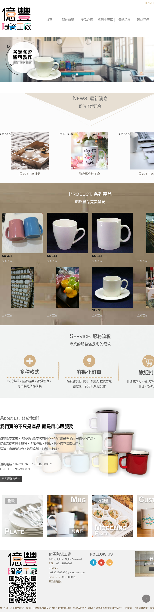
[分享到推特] (101, 562)
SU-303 (7, 255)
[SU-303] (22, 233)
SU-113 (97, 255)
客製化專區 (105, 19)
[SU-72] (113, 287)
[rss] (109, 562)
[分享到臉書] (93, 562)
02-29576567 (64, 563)
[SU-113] (113, 233)
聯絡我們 (143, 19)
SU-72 (96, 310)
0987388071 (68, 576)
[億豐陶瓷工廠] (16, 18)
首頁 (49, 19)
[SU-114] (67, 233)
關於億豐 (68, 19)
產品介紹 (87, 19)
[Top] (146, 599)
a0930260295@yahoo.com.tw (67, 572)
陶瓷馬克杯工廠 (89, 174)
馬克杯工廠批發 (29, 174)
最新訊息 (124, 19)
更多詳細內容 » (11, 478)
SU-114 (52, 255)
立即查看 (7, 261)
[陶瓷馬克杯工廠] (89, 151)
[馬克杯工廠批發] (30, 151)
